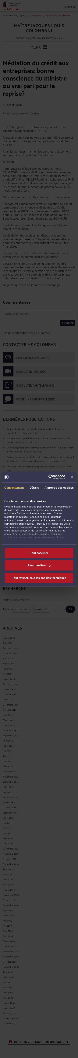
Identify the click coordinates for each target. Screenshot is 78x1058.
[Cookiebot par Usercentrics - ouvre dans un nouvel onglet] (49, 477)
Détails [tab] (34, 487)
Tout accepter (39, 552)
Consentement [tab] (14, 487)
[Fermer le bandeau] (72, 477)
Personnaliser (37, 565)
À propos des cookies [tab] (59, 487)
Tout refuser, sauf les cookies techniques (39, 577)
